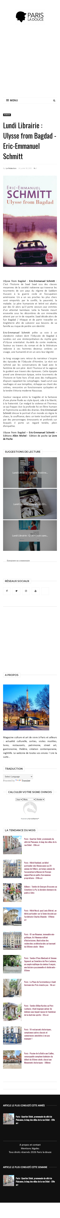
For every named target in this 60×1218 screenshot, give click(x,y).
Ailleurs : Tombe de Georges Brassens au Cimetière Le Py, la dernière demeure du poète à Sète (40, 889)
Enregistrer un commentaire (18, 560)
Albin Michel (19, 436)
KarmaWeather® (33, 819)
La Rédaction (11, 168)
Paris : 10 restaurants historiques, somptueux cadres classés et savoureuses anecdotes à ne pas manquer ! (38, 1034)
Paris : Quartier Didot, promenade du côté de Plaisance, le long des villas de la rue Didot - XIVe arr (40, 842)
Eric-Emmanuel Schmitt (42, 281)
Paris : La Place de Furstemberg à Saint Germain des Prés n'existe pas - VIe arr (40, 983)
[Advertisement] (30, 64)
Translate (26, 780)
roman (7, 115)
